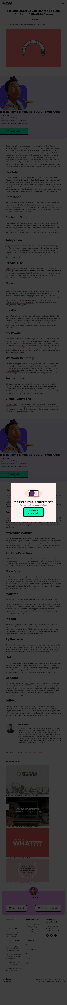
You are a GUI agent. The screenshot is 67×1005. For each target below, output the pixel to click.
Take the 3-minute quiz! (33, 512)
